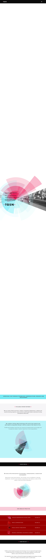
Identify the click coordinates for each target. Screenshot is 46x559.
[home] (5, 1)
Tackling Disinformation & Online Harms (11, 193)
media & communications (10, 195)
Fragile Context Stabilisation (12, 197)
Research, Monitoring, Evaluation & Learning (10, 200)
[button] (41, 1)
